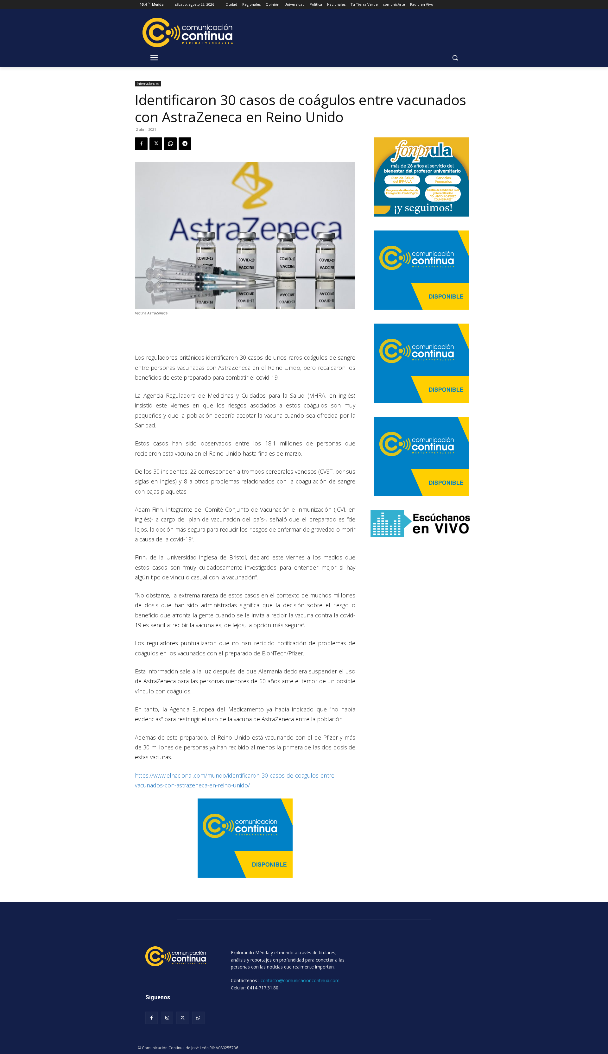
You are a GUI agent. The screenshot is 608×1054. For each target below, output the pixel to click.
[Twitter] (155, 143)
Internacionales (148, 83)
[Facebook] (141, 143)
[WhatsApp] (170, 143)
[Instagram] (167, 1018)
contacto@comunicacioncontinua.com (300, 980)
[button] (455, 57)
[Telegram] (185, 143)
